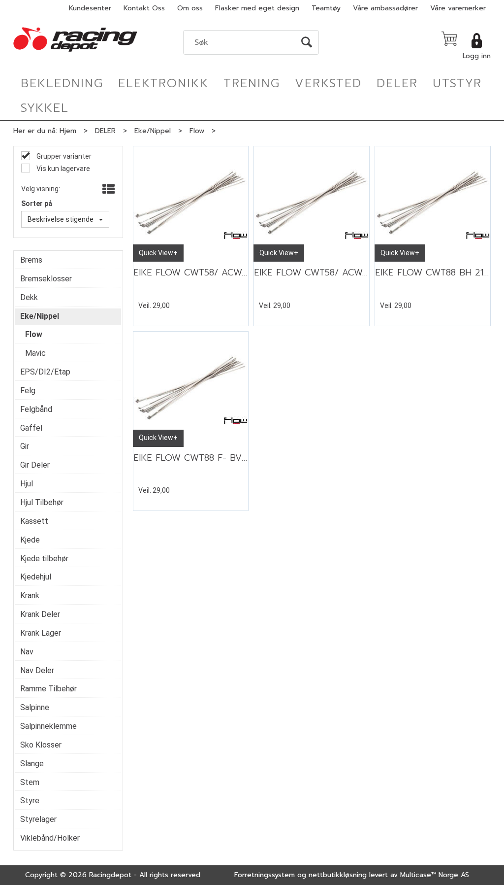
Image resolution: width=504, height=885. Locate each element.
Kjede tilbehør (44, 558)
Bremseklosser (46, 278)
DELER (397, 83)
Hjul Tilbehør (41, 502)
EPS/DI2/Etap (45, 371)
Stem (29, 782)
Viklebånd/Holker (50, 838)
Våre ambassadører (385, 8)
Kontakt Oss (144, 8)
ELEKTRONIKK (163, 83)
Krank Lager (40, 633)
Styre (29, 800)
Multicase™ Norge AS (434, 875)
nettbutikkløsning (338, 875)
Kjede (30, 540)
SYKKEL (45, 108)
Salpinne (34, 707)
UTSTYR (457, 83)
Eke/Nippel (152, 131)
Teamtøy (326, 8)
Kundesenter (90, 8)
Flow (196, 131)
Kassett (34, 521)
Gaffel (31, 428)
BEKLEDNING (62, 83)
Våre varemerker (458, 8)
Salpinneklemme (48, 726)
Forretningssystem (264, 875)
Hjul (26, 483)
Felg (27, 390)
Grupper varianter (63, 156)
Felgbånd (36, 409)
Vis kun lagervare (62, 168)
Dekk (29, 297)
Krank (29, 595)
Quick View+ (158, 253)
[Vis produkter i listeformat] (107, 190)
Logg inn (477, 56)
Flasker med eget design (257, 8)
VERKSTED (328, 83)
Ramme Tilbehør (48, 688)
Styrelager (38, 819)
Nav (26, 651)
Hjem (68, 131)
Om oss (190, 8)
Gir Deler (35, 465)
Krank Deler (40, 614)
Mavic (35, 353)
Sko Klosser (41, 744)
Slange (32, 763)
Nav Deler (37, 670)
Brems (31, 260)
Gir (24, 446)
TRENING (251, 83)
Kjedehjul (35, 576)
